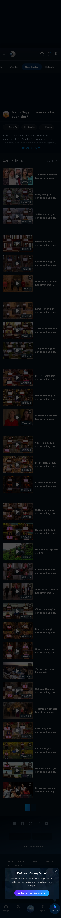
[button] (56, 871)
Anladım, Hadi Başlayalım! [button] (31, 893)
